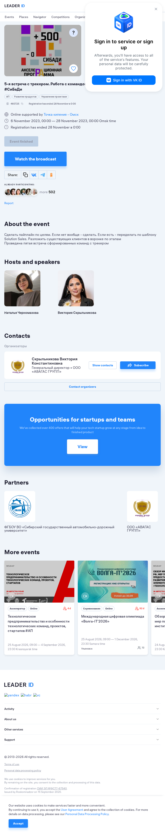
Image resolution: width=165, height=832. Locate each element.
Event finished (21, 141)
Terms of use (11, 764)
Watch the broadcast (35, 159)
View (82, 446)
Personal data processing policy (22, 770)
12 (143, 647)
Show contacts (102, 365)
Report (9, 203)
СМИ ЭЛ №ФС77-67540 (52, 788)
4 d (69, 608)
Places (23, 17)
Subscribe (141, 365)
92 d (141, 608)
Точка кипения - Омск (61, 114)
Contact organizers (82, 387)
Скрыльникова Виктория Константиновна (54, 361)
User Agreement (72, 810)
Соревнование (91, 608)
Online (33, 608)
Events (9, 17)
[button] (82, 709)
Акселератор (17, 608)
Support (9, 739)
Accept (18, 823)
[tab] (82, 709)
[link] (39, 608)
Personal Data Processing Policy (86, 814)
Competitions (60, 17)
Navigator (39, 17)
